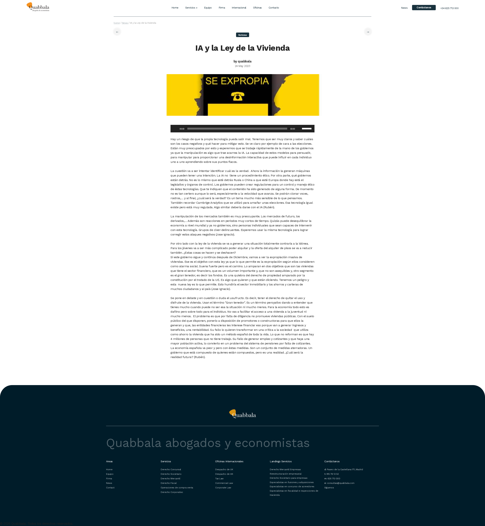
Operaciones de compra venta (177, 487)
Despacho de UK (224, 469)
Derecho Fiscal (169, 483)
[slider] (307, 128)
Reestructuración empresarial (285, 473)
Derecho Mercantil (170, 478)
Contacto (274, 7)
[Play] (175, 129)
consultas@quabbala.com (340, 483)
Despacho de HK (224, 474)
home (117, 23)
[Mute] (299, 129)
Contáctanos (424, 7)
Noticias (242, 35)
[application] (242, 128)
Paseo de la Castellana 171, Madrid (345, 469)
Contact (110, 487)
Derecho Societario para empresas (288, 478)
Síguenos (329, 487)
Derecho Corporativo (172, 492)
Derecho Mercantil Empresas (285, 469)
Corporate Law (223, 487)
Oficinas (257, 7)
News (404, 7)
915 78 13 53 (332, 474)
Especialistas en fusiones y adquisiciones (292, 482)
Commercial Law (224, 483)
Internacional (239, 7)
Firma (222, 7)
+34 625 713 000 (449, 8)
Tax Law (219, 478)
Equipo (208, 7)
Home (174, 7)
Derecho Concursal (171, 469)
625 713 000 (334, 478)
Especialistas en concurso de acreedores (292, 486)
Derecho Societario (171, 474)
